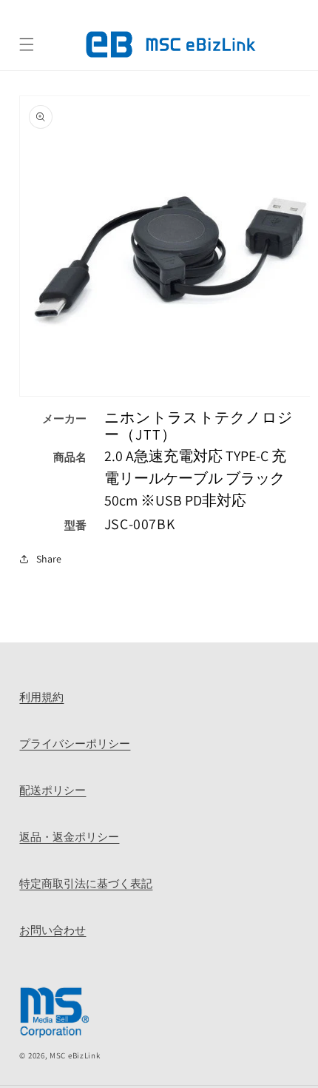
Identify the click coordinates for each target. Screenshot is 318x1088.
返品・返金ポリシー (69, 836)
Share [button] (48, 558)
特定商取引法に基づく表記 (85, 883)
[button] (26, 44)
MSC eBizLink (75, 1055)
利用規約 (41, 696)
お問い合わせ (52, 929)
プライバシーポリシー (74, 743)
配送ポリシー (52, 789)
